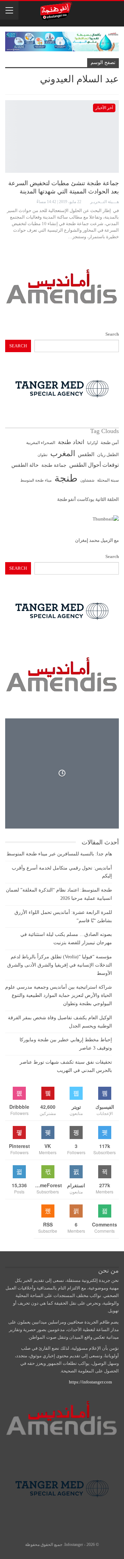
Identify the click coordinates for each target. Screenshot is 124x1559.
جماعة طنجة (53, 465)
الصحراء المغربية (40, 443)
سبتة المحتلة (108, 480)
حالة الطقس (25, 465)
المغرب (62, 453)
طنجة (66, 478)
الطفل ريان (108, 454)
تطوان (43, 455)
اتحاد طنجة (71, 442)
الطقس (86, 454)
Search (112, 334)
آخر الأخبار (104, 107)
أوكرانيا (92, 443)
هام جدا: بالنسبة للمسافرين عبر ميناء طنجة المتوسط (59, 853)
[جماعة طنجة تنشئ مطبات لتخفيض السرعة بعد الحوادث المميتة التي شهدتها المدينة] (62, 136)
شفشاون (87, 480)
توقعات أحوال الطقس (94, 465)
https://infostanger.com (90, 1381)
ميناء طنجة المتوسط (36, 480)
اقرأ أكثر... (106, 248)
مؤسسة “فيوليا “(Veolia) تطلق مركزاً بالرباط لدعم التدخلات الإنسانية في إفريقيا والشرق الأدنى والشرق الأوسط (59, 965)
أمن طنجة (110, 442)
